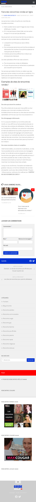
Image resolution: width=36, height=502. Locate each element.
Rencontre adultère (8, 310)
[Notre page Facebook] (30, 261)
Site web (5, 245)
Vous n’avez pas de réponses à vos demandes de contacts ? (25, 208)
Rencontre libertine (8, 327)
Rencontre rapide (8, 339)
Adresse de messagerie (25, 239)
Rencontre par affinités (9, 331)
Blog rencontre (6, 7)
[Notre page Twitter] (33, 261)
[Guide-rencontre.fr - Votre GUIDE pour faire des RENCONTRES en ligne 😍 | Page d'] (5, 2)
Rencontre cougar (8, 318)
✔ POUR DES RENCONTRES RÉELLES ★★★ (14, 379)
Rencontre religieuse (9, 344)
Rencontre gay (7, 323)
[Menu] (33, 2)
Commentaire (7, 226)
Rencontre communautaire (10, 314)
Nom (5, 239)
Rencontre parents (8, 335)
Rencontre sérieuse (8, 348)
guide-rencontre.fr (10, 15)
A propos (5, 301)
